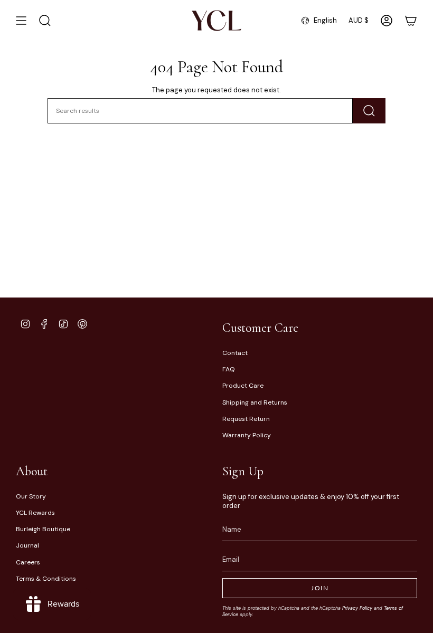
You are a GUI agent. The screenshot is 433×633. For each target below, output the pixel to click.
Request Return (246, 419)
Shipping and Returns (254, 402)
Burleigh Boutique (43, 529)
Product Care (242, 385)
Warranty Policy (246, 435)
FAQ (228, 369)
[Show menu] (21, 20)
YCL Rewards (35, 513)
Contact (235, 353)
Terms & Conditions (46, 578)
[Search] (369, 110)
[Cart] (411, 20)
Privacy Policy (357, 608)
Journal (27, 545)
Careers (28, 562)
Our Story (31, 496)
